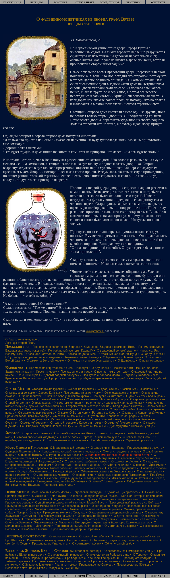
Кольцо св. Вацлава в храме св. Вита (109, 346)
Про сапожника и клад (58, 484)
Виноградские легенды (85, 550)
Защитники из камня (19, 371)
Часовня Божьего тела (50, 509)
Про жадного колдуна (136, 558)
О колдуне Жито (152, 354)
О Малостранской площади (68, 447)
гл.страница (12, 2)
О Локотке (39, 495)
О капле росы (69, 437)
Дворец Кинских (49, 392)
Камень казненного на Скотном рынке (95, 509)
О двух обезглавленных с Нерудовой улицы (47, 471)
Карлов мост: (16, 368)
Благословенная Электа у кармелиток (75, 468)
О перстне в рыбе (121, 409)
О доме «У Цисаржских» (121, 492)
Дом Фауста (58, 495)
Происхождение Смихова (96, 564)
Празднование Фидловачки (50, 543)
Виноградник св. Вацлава (22, 484)
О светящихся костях (86, 543)
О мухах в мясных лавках (63, 454)
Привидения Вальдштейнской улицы (60, 481)
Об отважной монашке (68, 416)
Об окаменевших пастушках (44, 540)
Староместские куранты (48, 389)
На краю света (77, 540)
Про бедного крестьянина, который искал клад (109, 378)
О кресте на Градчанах (120, 468)
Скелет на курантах (81, 389)
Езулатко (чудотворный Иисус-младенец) (33, 461)
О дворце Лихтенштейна (21, 451)
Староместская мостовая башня (87, 406)
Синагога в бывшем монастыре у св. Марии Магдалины (77, 458)
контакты (158, 2)
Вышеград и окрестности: (26, 536)
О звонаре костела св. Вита (45, 354)
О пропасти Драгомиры (148, 464)
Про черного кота (16, 495)
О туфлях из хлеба (116, 464)
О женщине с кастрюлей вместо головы (126, 499)
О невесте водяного (136, 437)
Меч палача (43, 525)
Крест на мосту (46, 371)
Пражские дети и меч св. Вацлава (135, 368)
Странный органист (138, 440)
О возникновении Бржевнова (51, 561)
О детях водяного (126, 515)
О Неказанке (150, 492)
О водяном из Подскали (94, 515)
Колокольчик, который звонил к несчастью (70, 451)
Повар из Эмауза (28, 512)
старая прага (84, 2)
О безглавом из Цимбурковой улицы (128, 550)
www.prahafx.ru (95, 331)
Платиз (142, 409)
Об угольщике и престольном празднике (32, 357)
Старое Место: (17, 389)
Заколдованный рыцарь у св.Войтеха (134, 502)
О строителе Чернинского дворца (77, 464)
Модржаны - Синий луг (64, 568)
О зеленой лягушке (50, 399)
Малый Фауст (96, 502)
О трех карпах (41, 402)
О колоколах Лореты (125, 461)
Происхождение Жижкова (134, 564)
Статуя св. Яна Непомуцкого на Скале (48, 515)
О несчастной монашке (90, 426)
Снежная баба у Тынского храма (67, 396)
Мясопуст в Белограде (74, 522)
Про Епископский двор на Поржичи (74, 529)
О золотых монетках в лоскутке (64, 440)
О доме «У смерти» (33, 422)
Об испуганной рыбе (118, 543)
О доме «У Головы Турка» (106, 481)
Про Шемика (13, 540)
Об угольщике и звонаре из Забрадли (112, 416)
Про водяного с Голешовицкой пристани (92, 558)
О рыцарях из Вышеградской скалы (134, 536)
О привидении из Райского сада (107, 554)
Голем (101, 433)
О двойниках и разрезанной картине (59, 502)
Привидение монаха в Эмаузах (64, 512)
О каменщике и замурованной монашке (115, 512)
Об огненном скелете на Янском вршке (107, 471)
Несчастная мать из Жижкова (25, 568)
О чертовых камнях (62, 536)
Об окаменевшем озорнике (36, 412)
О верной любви (83, 474)
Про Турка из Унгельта (107, 396)
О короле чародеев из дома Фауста (94, 495)
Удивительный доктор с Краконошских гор (121, 522)
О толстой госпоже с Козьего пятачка (75, 422)
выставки (133, 2)
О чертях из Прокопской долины (96, 561)
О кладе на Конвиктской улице (142, 412)
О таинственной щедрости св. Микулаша (87, 519)
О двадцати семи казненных (117, 389)
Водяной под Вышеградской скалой (132, 540)
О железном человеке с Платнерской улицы (96, 399)
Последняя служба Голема (126, 433)
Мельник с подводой (39, 409)
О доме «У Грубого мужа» (121, 422)
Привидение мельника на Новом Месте (31, 505)
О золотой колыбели (93, 536)
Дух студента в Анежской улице (131, 426)
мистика (60, 2)
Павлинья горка (64, 564)
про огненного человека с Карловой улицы (113, 402)
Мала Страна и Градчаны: (26, 447)
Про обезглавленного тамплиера (27, 416)
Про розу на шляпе (62, 378)
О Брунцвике (100, 368)
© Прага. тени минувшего (22, 339)
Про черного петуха (93, 409)
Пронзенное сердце (18, 502)
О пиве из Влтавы (30, 454)
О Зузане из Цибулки (36, 564)
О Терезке (140, 554)
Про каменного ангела (75, 371)
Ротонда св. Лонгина (33, 499)
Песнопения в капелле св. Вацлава (56, 346)
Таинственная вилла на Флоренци (78, 525)
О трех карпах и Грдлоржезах (41, 558)
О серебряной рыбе (75, 505)
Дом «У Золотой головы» (45, 406)
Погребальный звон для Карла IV (70, 350)
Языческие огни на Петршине (131, 478)
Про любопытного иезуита (144, 447)
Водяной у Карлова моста (141, 375)
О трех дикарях (36, 419)
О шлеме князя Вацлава (107, 447)
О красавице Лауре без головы (139, 458)
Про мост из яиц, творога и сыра (51, 368)
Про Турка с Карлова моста (101, 375)
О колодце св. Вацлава (107, 505)
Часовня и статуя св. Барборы (25, 468)
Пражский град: (18, 346)
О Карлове (97, 540)
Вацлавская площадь (87, 492)
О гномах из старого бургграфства (91, 360)
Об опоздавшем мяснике (121, 392)
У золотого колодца (67, 402)
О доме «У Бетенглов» (73, 412)
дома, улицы (109, 2)
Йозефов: (13, 433)
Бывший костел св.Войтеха (137, 519)
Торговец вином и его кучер (100, 437)
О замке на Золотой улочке (45, 360)
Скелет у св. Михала (19, 399)
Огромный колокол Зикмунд (118, 354)
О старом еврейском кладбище (35, 437)
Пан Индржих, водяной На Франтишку (45, 426)
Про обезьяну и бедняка (106, 440)
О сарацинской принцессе (65, 554)
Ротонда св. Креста (105, 412)
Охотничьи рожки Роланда (81, 357)
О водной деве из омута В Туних (73, 499)
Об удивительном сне (141, 481)
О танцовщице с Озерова (39, 519)
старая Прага (85, 576)
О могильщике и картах (120, 525)
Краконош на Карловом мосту (25, 378)
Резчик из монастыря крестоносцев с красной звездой (87, 419)
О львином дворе (150, 360)
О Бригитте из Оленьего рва (122, 357)
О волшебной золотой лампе (116, 350)
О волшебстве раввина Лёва (73, 433)
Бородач (82, 368)
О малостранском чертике (51, 474)
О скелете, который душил (62, 478)
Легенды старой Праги (20, 342)
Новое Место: (17, 492)
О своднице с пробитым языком (86, 461)
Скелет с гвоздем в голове (121, 451)
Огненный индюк (28, 375)
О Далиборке (126, 360)
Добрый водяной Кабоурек (61, 375)
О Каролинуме (66, 409)
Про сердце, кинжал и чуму (82, 392)
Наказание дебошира (82, 354)
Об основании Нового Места (50, 492)
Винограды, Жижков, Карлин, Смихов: (36, 551)
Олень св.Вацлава (17, 522)
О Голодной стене (96, 478)
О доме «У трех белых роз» (144, 396)
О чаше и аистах (30, 396)
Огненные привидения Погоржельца (122, 474)
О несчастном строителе (111, 371)
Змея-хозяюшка (44, 522)
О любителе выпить (34, 529)
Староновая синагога (36, 433)
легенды (36, 2)
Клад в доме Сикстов (127, 406)
